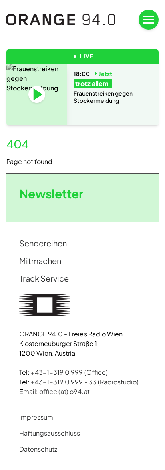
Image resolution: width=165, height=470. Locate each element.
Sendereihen (43, 243)
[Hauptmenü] (149, 20)
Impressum (36, 417)
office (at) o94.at (64, 391)
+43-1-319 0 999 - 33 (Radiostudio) (85, 382)
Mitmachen (40, 261)
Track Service (44, 278)
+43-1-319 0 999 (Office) (69, 372)
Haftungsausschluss (49, 433)
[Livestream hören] (36, 94)
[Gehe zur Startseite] (60, 19)
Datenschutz (38, 449)
